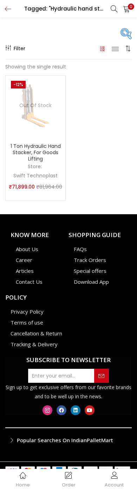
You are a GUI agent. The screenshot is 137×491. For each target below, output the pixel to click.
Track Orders (90, 259)
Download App (91, 281)
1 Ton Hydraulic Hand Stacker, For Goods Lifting (36, 152)
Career (24, 259)
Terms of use (27, 322)
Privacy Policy (27, 311)
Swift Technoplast (35, 175)
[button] (126, 9)
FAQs (80, 249)
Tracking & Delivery (34, 344)
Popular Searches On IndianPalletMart (65, 440)
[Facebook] (61, 410)
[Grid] (102, 48)
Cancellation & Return (36, 333)
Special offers (90, 270)
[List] (115, 48)
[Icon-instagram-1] (47, 410)
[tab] (68, 440)
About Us (27, 249)
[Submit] (101, 376)
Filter (19, 48)
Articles (25, 270)
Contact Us (29, 281)
